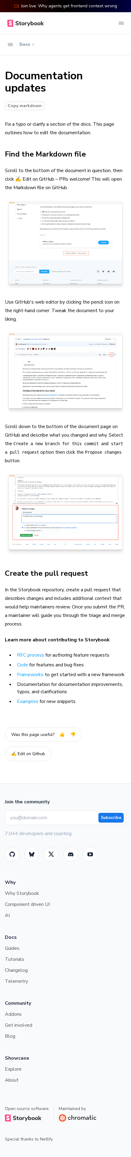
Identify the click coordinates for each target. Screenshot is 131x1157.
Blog (10, 1036)
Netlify (46, 1139)
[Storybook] (70, 854)
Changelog (16, 970)
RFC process (30, 655)
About (12, 1080)
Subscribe (111, 817)
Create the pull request (46, 573)
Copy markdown (25, 106)
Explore (13, 1069)
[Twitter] (51, 854)
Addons (13, 1014)
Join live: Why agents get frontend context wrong (69, 6)
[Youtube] (90, 854)
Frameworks (30, 674)
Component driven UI (27, 904)
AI (7, 915)
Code (22, 664)
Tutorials (14, 959)
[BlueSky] (31, 854)
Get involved (18, 1025)
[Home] (24, 23)
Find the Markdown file (45, 154)
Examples (27, 701)
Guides (12, 948)
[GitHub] (12, 854)
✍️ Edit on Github (28, 754)
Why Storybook (22, 893)
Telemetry (16, 981)
